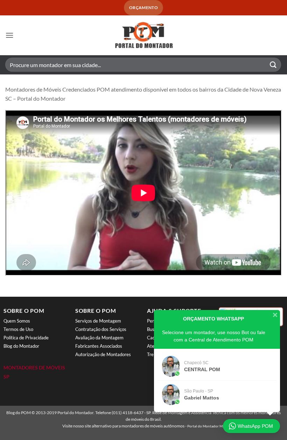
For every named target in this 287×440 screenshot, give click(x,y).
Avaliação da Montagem (99, 337)
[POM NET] (143, 35)
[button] (9, 35)
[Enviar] (273, 65)
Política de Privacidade (26, 337)
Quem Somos (17, 321)
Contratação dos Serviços (100, 329)
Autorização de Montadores (103, 354)
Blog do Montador (21, 346)
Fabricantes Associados (98, 346)
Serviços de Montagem (98, 321)
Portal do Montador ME (206, 426)
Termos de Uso (18, 329)
